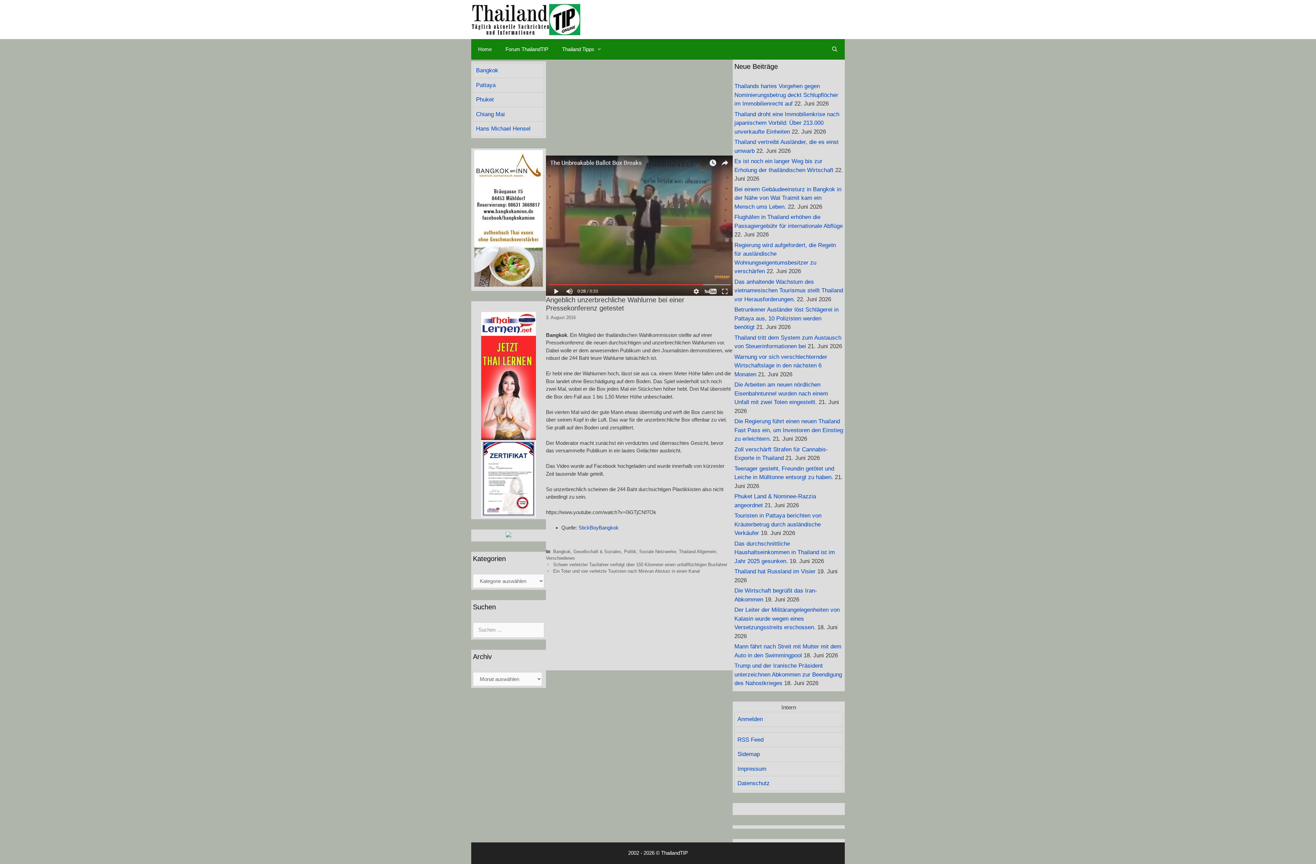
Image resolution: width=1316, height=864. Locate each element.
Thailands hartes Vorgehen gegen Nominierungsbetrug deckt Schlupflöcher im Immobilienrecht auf (786, 95)
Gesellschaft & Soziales (597, 551)
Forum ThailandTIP (526, 49)
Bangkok (562, 551)
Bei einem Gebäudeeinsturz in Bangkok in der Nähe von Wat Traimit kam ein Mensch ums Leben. (787, 198)
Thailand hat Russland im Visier (775, 571)
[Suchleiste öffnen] (835, 49)
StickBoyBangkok (598, 528)
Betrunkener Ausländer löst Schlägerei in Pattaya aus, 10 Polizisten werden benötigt (786, 318)
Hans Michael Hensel (503, 128)
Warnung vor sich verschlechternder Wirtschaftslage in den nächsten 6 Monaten (780, 366)
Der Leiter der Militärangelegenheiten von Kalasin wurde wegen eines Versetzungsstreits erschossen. (787, 619)
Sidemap (749, 754)
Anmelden (750, 719)
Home (485, 49)
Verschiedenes (560, 558)
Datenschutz (754, 783)
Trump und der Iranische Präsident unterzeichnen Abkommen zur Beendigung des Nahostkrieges (788, 674)
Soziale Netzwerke (657, 551)
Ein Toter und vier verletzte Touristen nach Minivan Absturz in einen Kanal (626, 571)
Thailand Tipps (578, 49)
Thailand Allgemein (697, 551)
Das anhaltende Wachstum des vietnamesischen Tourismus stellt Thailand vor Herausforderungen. (788, 291)
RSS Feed (751, 740)
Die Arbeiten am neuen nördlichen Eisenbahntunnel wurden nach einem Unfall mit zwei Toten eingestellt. (781, 393)
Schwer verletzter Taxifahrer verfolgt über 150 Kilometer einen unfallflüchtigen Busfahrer (640, 564)
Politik (630, 551)
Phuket (485, 99)
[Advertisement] (639, 108)
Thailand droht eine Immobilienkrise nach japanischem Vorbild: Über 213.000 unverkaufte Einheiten (786, 123)
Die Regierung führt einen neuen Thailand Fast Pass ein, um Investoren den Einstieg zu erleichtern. (788, 430)
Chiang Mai (490, 114)
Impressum (752, 769)
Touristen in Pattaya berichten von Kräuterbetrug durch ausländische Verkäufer (777, 524)
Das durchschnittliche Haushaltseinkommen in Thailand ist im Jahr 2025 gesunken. (784, 552)
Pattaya (486, 85)
